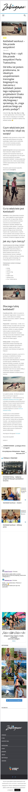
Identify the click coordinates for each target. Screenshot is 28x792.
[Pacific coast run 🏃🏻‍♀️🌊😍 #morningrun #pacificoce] (20, 666)
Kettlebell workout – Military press (12, 526)
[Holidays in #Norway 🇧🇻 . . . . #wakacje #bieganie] (8, 691)
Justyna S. (7, 50)
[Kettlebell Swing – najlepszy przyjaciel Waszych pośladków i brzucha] (14, 462)
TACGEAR (18, 433)
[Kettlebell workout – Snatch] (14, 488)
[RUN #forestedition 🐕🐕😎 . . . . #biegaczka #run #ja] (8, 654)
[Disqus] (14, 549)
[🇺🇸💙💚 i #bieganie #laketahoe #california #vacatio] (20, 679)
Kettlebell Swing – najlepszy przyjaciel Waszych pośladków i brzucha (13, 479)
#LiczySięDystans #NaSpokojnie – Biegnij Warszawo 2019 (13, 452)
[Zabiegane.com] (14, 725)
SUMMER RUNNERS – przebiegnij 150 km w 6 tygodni (14, 447)
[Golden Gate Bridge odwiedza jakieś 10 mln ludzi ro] (20, 654)
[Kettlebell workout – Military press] (14, 510)
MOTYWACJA (5, 757)
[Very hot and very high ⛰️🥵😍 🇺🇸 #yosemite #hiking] (8, 679)
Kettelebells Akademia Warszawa (11, 399)
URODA (3, 754)
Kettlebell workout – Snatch (12, 503)
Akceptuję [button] (17, 790)
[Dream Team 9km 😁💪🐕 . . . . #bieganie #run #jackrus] (8, 666)
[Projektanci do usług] (14, 767)
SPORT (5, 37)
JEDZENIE (4, 751)
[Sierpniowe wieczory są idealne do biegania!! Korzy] (20, 691)
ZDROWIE (4, 761)
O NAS (3, 738)
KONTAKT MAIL (5, 741)
